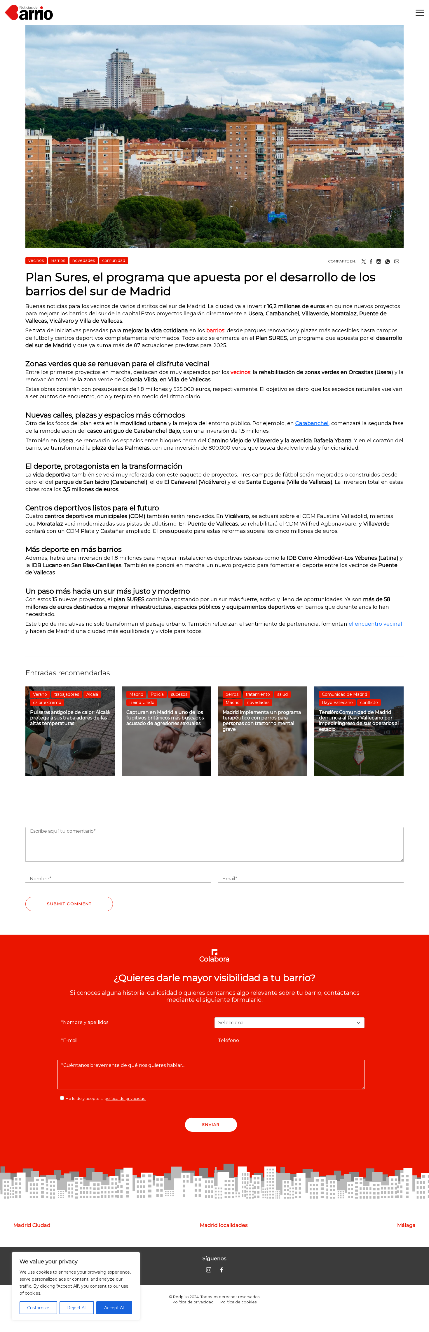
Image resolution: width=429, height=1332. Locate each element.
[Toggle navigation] (420, 12)
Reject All (76, 1307)
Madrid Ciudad (31, 1225)
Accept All (114, 1307)
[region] (76, 1286)
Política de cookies (238, 1302)
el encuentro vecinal (375, 624)
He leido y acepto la (106, 1098)
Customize (38, 1307)
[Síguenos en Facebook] (221, 1269)
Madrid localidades (224, 1225)
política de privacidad (125, 1098)
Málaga (406, 1225)
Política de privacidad (193, 1302)
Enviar (211, 1124)
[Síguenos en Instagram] (208, 1269)
